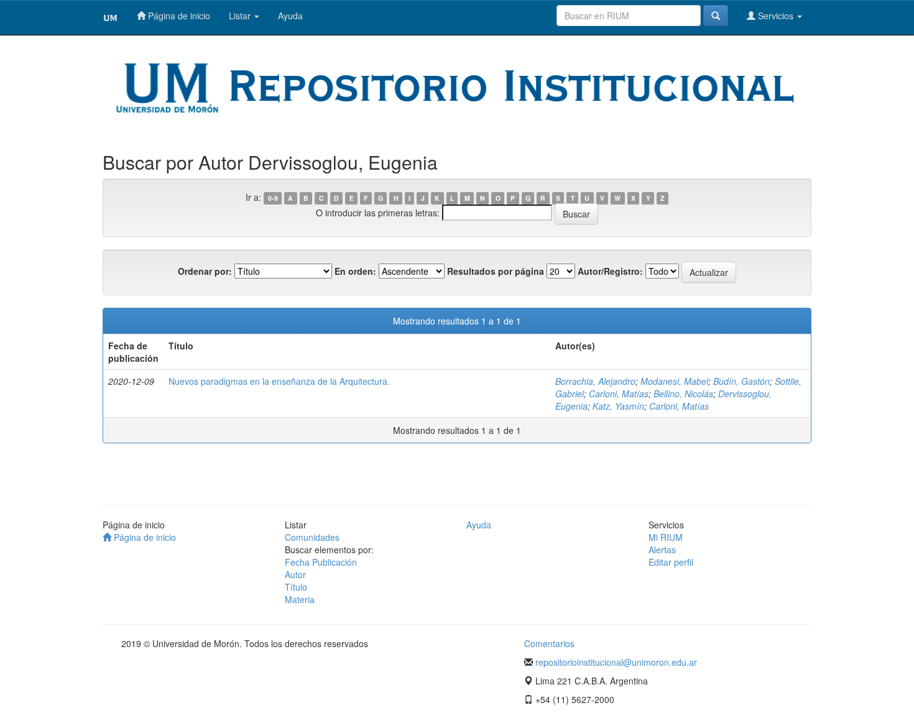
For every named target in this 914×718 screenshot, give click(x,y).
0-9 (273, 198)
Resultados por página (495, 271)
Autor (295, 574)
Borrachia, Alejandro (595, 381)
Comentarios (549, 643)
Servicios (775, 15)
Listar (241, 15)
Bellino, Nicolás (683, 393)
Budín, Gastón (741, 381)
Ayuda (290, 15)
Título (296, 587)
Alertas (662, 549)
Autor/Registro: (610, 271)
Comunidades (312, 537)
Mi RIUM (666, 537)
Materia (300, 599)
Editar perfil (671, 562)
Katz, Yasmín (618, 406)
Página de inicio (177, 15)
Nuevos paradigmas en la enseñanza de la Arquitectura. (279, 381)
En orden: (355, 271)
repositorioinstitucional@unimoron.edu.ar (616, 662)
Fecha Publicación (321, 562)
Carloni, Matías (619, 393)
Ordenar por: (205, 271)
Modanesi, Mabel (674, 381)
